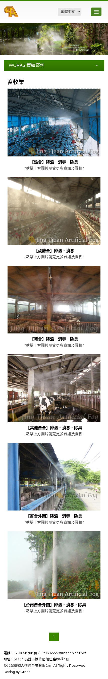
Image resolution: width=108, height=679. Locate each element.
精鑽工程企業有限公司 (31, 14)
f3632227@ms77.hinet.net (65, 653)
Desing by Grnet (17, 672)
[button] (103, 28)
